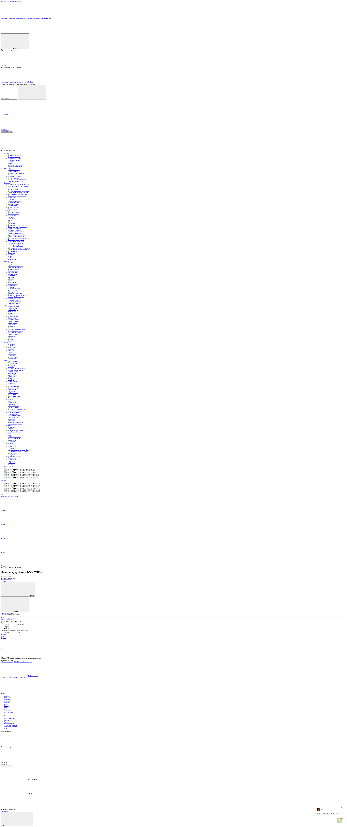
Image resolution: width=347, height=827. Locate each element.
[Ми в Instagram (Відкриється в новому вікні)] (95, 32)
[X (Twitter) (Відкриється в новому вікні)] (68, 32)
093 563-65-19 (5, 114)
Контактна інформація (41, 18)
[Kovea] (3, 480)
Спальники (7, 168)
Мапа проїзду (5, 811)
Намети (6, 153)
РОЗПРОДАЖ (8, 466)
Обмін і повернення (28, 18)
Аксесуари (7, 210)
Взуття (6, 342)
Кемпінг (6, 261)
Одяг (5, 305)
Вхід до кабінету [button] (9, 718)
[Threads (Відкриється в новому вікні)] (149, 32)
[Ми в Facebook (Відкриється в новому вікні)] (14, 32)
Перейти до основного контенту (11, 1)
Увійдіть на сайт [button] (6, 613)
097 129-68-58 (5, 130)
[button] (173, 11)
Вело (5, 360)
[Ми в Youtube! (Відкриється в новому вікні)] (41, 32)
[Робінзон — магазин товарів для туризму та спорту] (7, 655)
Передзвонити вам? (6, 131)
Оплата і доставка (16, 18)
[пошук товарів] (32, 92)
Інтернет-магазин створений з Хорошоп (13, 677)
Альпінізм (7, 425)
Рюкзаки (7, 183)
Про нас (8, 18)
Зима (5, 385)
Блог (49, 18)
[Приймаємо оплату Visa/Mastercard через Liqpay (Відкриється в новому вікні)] (16, 662)
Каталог (3, 18)
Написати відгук (6, 579)
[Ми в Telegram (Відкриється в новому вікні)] (122, 32)
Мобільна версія (33, 676)
